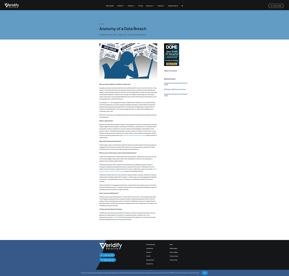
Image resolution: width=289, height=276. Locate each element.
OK (205, 273)
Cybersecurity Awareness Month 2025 (175, 84)
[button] (182, 5)
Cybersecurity (135, 34)
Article (125, 34)
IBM (108, 102)
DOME (115, 217)
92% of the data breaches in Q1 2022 (135, 135)
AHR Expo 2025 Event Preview (175, 89)
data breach (142, 34)
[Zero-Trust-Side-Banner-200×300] (171, 44)
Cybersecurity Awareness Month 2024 (175, 95)
